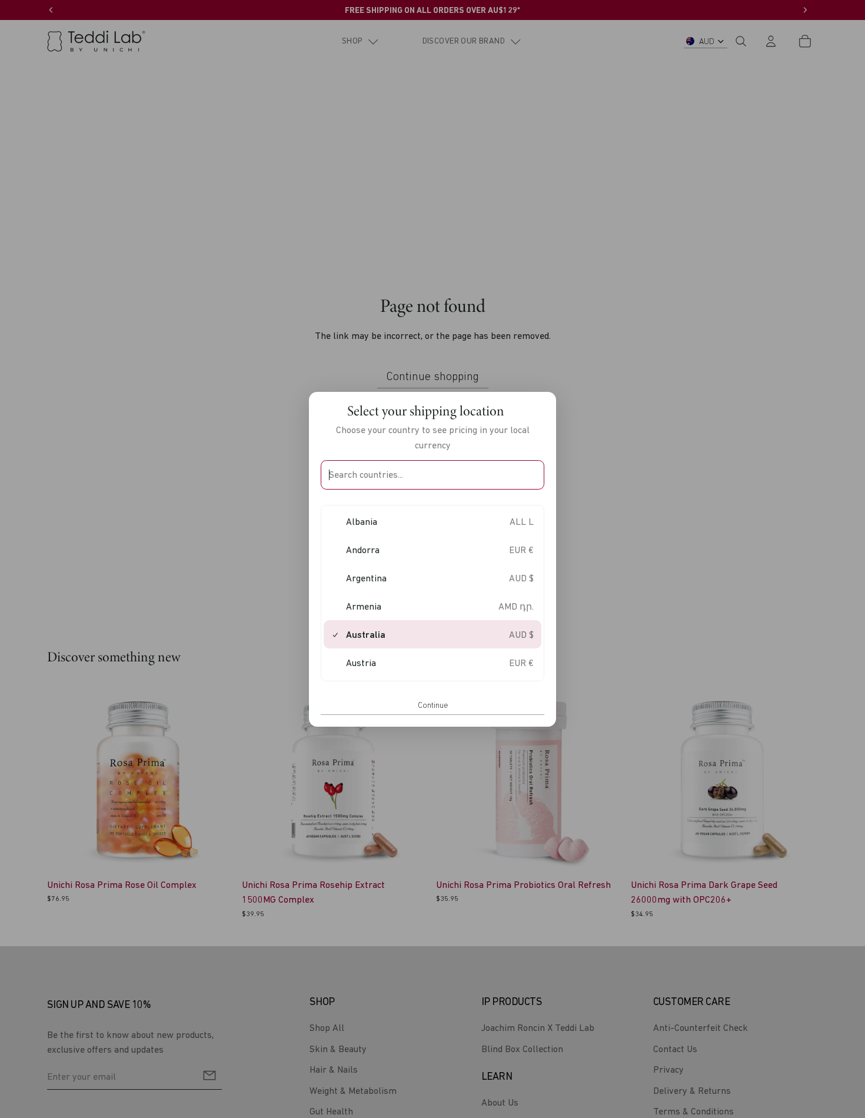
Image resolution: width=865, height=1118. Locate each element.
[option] (432, 521)
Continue (433, 705)
